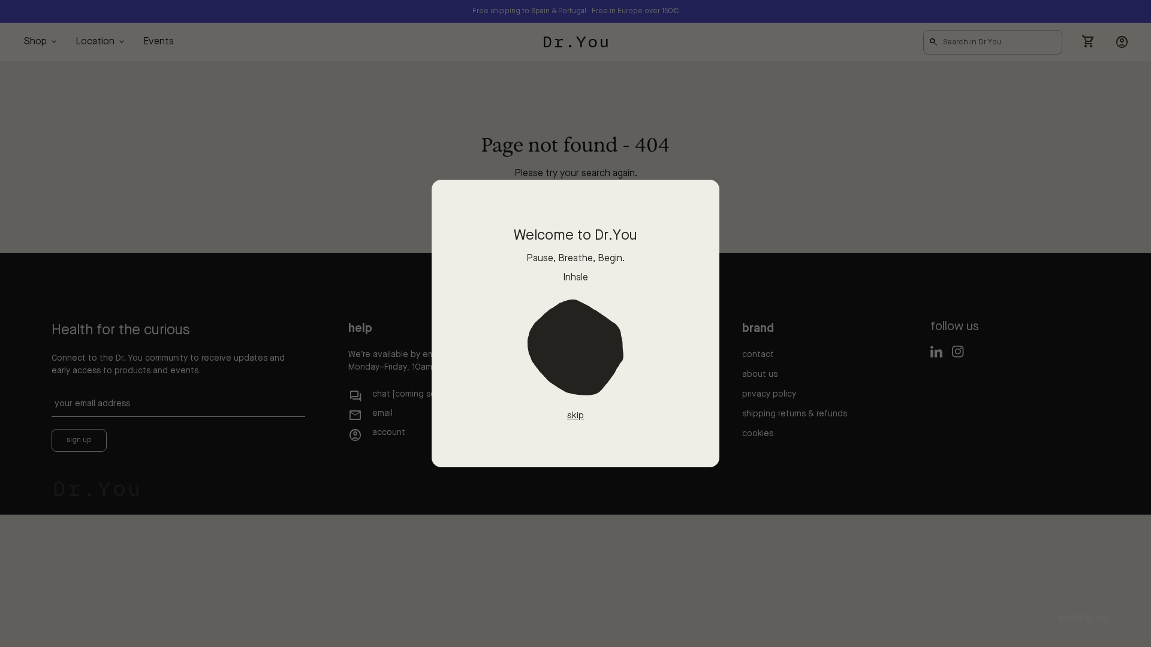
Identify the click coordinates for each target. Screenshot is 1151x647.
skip (575, 416)
